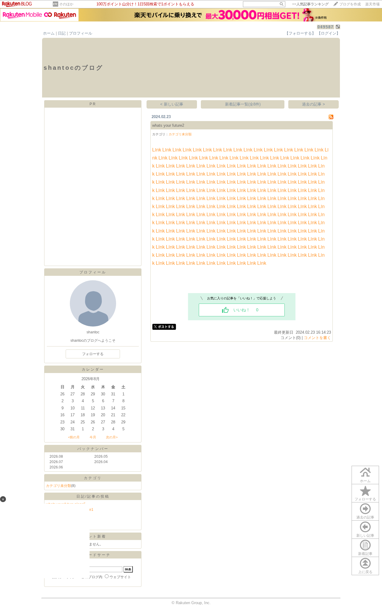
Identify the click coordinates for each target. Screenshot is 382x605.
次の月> (112, 437)
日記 (62, 33)
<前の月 (74, 437)
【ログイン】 (328, 33)
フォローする (365, 499)
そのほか (66, 4)
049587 (326, 27)
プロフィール (80, 33)
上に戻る (365, 572)
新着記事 (365, 554)
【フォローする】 (300, 33)
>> (310, 4)
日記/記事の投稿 (93, 496)
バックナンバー (93, 449)
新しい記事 (365, 535)
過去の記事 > (313, 104)
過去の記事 (365, 517)
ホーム (49, 33)
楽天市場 (372, 4)
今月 (93, 437)
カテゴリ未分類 (58, 486)
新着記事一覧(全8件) (243, 104)
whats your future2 (168, 125)
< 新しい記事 (171, 104)
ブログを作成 (350, 4)
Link (156, 149)
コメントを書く (317, 337)
